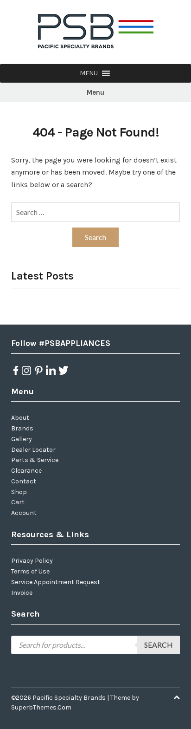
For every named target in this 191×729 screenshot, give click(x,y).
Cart (18, 502)
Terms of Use (30, 571)
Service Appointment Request (55, 582)
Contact (23, 481)
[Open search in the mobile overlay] (95, 645)
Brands (22, 428)
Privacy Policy (32, 561)
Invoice (21, 593)
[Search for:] (95, 212)
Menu (95, 92)
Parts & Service (34, 460)
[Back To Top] (176, 698)
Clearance (26, 471)
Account (24, 513)
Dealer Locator (33, 450)
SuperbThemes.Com (41, 707)
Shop (19, 492)
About (20, 418)
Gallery (21, 439)
